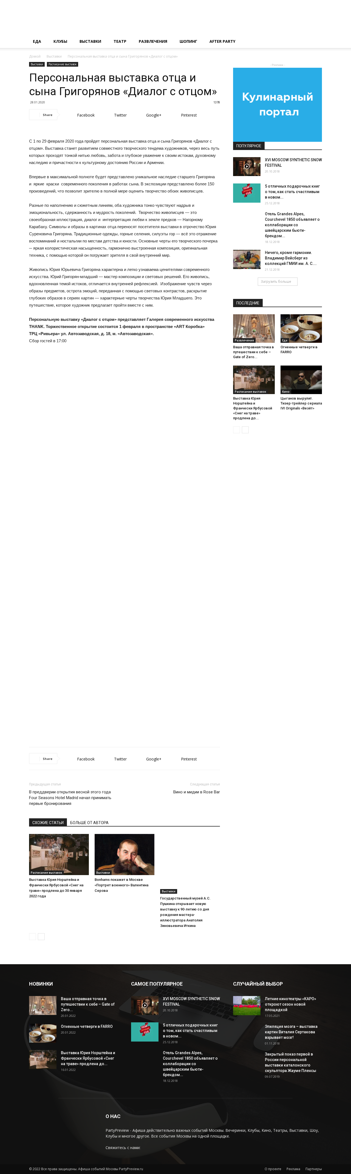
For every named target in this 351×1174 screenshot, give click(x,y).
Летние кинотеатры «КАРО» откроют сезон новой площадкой (290, 1004)
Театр (120, 41)
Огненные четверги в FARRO (87, 1026)
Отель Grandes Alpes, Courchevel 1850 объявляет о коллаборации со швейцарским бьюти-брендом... (292, 225)
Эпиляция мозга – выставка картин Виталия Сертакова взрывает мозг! (291, 1032)
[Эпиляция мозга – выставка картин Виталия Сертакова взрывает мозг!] (247, 1037)
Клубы (60, 41)
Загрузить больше (276, 281)
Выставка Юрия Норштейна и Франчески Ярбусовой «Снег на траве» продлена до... (252, 408)
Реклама (293, 1169)
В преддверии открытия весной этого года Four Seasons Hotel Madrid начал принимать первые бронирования (70, 798)
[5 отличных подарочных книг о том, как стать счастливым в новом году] (247, 193)
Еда (37, 41)
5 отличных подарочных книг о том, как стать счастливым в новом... (292, 191)
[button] (315, 41)
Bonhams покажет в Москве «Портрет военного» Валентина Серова (121, 885)
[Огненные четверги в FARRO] (301, 328)
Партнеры (313, 1169)
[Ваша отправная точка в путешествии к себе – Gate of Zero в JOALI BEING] (254, 328)
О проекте (273, 1169)
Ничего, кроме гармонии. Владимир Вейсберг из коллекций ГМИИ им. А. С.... (291, 258)
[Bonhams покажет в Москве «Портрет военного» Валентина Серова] (124, 854)
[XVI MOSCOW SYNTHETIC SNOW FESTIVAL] (247, 166)
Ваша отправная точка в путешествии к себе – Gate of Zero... (253, 352)
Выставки (90, 41)
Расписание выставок (63, 64)
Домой (35, 56)
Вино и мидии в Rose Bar (196, 792)
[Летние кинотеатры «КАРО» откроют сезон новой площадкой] (247, 1005)
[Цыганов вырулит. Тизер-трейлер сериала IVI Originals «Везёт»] (301, 380)
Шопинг (188, 41)
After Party (222, 41)
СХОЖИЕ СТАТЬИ (48, 823)
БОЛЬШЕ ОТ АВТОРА (89, 823)
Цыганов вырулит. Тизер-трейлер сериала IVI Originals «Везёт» (301, 403)
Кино (286, 392)
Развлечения (153, 41)
